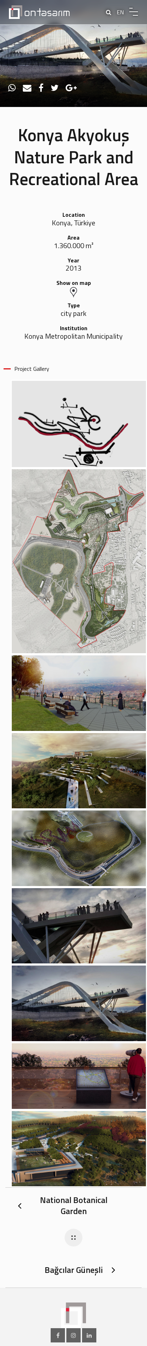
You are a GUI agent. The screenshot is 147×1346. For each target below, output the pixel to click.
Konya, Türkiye (73, 223)
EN (120, 12)
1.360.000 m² (73, 246)
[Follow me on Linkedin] (89, 1335)
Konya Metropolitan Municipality (73, 336)
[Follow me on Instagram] (73, 1335)
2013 (73, 268)
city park (73, 313)
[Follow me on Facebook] (58, 1335)
